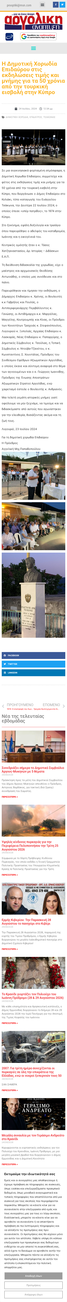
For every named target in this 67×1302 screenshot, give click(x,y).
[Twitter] (62, 5)
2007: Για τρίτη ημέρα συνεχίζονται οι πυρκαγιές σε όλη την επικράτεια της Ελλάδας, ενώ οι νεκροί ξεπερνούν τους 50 (32, 1071)
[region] (33, 1235)
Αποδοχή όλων (33, 1275)
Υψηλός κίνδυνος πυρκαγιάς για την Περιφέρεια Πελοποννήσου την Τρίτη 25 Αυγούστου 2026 (30, 845)
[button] (42, 4)
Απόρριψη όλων (34, 1294)
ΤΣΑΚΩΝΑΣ (49, 117)
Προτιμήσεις (33, 1285)
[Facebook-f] (56, 5)
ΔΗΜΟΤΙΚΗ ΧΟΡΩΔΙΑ (17, 117)
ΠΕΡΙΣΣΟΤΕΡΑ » (10, 796)
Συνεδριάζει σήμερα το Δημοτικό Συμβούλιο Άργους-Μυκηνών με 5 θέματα (33, 769)
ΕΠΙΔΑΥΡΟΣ (36, 117)
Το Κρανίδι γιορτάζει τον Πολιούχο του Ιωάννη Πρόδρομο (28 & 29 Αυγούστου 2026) (33, 996)
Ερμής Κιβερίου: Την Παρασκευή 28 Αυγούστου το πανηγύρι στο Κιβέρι (26, 921)
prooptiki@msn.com (19, 5)
